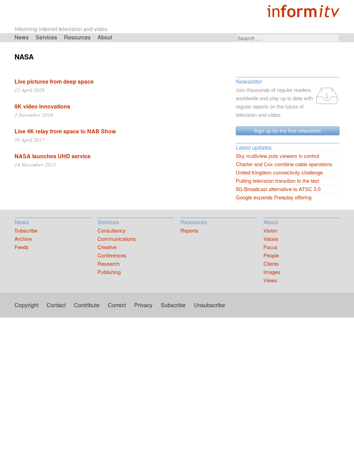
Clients (271, 263)
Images (271, 271)
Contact (56, 305)
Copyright (26, 305)
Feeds (22, 247)
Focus (270, 247)
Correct (117, 305)
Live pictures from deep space (54, 81)
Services (46, 37)
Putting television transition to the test (277, 180)
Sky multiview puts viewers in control (277, 155)
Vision (270, 230)
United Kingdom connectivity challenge (279, 172)
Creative (107, 247)
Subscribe (26, 230)
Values (271, 238)
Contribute (87, 305)
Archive (23, 238)
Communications (116, 238)
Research (108, 263)
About (104, 37)
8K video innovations (42, 106)
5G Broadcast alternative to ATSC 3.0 (278, 188)
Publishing (109, 271)
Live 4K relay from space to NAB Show (65, 131)
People (271, 255)
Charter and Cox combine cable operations (284, 164)
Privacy (143, 305)
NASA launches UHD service (53, 156)
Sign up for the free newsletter (287, 130)
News (22, 37)
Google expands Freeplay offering (273, 197)
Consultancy (111, 230)
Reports (189, 230)
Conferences (112, 255)
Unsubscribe (209, 305)
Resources (77, 37)
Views (270, 280)
